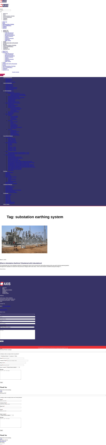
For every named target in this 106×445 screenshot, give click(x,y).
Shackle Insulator (13, 119)
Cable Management (9, 32)
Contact (5, 19)
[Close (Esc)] (4, 443)
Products (6, 31)
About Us (5, 13)
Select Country (3, 325)
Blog (4, 14)
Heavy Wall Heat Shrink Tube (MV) (14, 169)
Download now (3, 441)
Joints (7, 151)
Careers (5, 18)
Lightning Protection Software (11, 192)
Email (1, 365)
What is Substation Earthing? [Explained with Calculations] (21, 263)
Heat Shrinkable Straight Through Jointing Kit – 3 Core (18, 153)
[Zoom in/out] (0, 443)
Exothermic (7, 39)
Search (1, 9)
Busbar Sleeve (11, 170)
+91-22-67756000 (6, 306)
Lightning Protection (9, 38)
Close (1, 390)
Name (1, 358)
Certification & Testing (9, 16)
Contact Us (6, 49)
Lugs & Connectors (9, 33)
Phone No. (2, 362)
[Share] (2, 443)
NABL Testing (8, 40)
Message (1, 369)
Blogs (5, 44)
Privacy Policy (5, 293)
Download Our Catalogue (10, 42)
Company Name (3, 360)
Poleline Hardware (9, 36)
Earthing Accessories (12, 179)
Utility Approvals (7, 17)
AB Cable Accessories (10, 35)
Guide (4, 41)
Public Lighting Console (15, 134)
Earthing (7, 37)
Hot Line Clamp (13, 128)
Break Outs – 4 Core (12, 150)
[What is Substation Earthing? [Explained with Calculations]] (24, 256)
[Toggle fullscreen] (1, 443)
